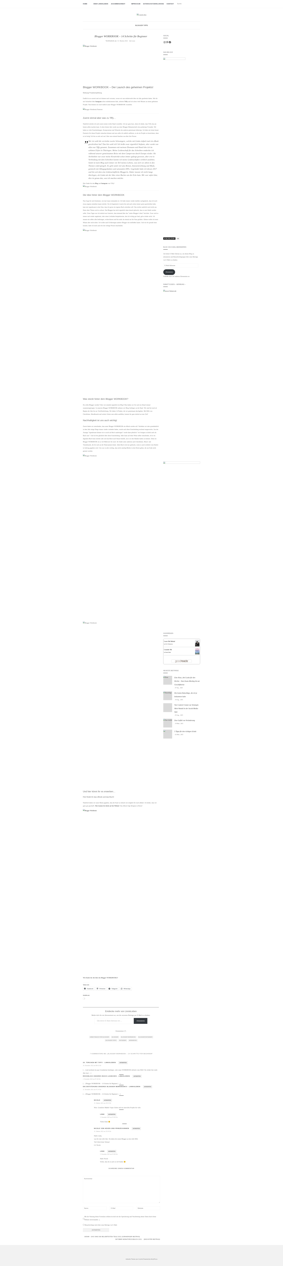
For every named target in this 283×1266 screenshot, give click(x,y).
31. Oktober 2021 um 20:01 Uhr (102, 1103)
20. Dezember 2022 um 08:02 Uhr (92, 1065)
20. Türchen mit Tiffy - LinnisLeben (99, 1062)
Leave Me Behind (169, 641)
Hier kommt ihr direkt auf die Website (107, 806)
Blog (96, 183)
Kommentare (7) (121, 1031)
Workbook (133, 1040)
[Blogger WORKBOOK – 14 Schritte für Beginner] (121, 62)
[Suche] (198, 3)
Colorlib (140, 1259)
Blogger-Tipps (111, 1040)
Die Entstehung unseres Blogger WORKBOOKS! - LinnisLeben (111, 1086)
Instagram (98, 101)
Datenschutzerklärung (153, 4)
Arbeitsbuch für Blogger (99, 1037)
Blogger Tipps (141, 25)
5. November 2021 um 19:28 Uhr (109, 1117)
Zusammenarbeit (118, 4)
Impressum (135, 4)
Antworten (123, 1062)
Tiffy (126, 101)
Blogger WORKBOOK (128, 1037)
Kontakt (170, 4)
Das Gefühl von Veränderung (184, 720)
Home (85, 4)
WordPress (154, 1259)
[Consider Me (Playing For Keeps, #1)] (197, 651)
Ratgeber (122, 1040)
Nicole (97, 1100)
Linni (133, 41)
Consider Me (168, 649)
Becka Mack (168, 652)
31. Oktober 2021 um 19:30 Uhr (102, 1131)
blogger (115, 1037)
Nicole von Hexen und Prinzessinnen (111, 1128)
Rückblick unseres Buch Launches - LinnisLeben (106, 1076)
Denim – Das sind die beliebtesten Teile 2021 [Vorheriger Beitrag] (112, 1236)
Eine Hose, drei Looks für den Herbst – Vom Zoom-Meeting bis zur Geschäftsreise (187, 681)
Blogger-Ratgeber (145, 1037)
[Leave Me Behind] (197, 643)
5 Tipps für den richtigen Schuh (185, 731)
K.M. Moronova (169, 644)
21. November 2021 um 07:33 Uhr (92, 1089)
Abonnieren (140, 1021)
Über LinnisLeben (100, 4)
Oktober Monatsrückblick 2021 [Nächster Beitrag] (137, 1239)
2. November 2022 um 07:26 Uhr (92, 1079)
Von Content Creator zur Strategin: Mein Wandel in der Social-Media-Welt (186, 708)
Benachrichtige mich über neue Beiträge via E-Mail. (101, 1225)
